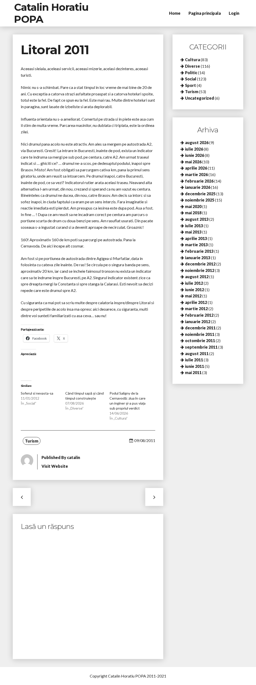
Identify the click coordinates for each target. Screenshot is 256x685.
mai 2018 (193, 212)
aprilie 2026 (196, 168)
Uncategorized (199, 98)
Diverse (192, 66)
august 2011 (196, 353)
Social (190, 78)
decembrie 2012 (200, 263)
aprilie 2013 (196, 238)
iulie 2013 (194, 225)
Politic (191, 72)
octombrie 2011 (200, 340)
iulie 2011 (194, 359)
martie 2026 (196, 174)
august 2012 (196, 276)
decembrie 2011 (200, 327)
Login (234, 13)
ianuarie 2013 (197, 257)
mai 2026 (193, 161)
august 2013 (196, 219)
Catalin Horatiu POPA (51, 13)
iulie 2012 (194, 283)
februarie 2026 (199, 181)
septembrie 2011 (201, 347)
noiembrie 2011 (199, 334)
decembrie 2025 (200, 193)
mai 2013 (193, 231)
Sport (190, 85)
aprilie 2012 (196, 302)
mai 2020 (193, 206)
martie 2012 (196, 308)
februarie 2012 (199, 315)
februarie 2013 (199, 251)
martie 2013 (196, 244)
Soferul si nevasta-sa (37, 393)
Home (174, 13)
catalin (73, 457)
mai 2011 (193, 372)
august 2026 (196, 142)
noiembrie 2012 (199, 270)
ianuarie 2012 (197, 321)
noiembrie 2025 (199, 200)
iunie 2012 (194, 289)
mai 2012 (193, 295)
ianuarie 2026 (197, 187)
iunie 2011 (194, 366)
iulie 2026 (194, 149)
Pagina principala (204, 13)
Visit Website (55, 466)
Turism (31, 441)
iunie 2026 (194, 155)
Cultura (192, 59)
